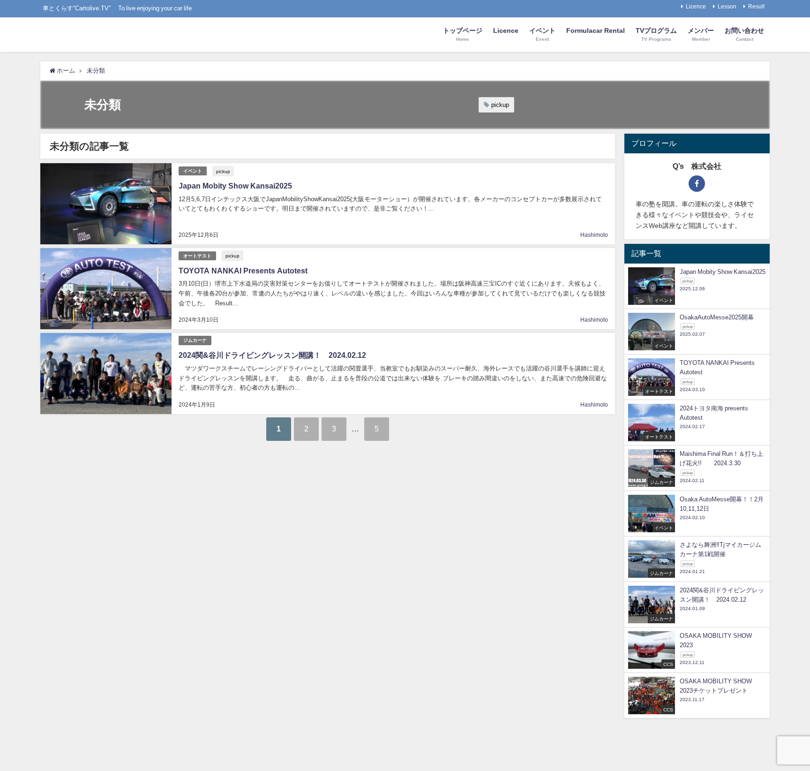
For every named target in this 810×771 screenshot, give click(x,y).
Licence (696, 6)
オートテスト (197, 256)
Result (756, 6)
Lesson (727, 6)
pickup (500, 105)
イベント (192, 171)
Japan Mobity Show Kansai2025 (235, 185)
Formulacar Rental (595, 30)
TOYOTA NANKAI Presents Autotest (243, 270)
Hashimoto (594, 235)
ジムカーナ (195, 340)
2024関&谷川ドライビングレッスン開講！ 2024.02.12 (272, 355)
